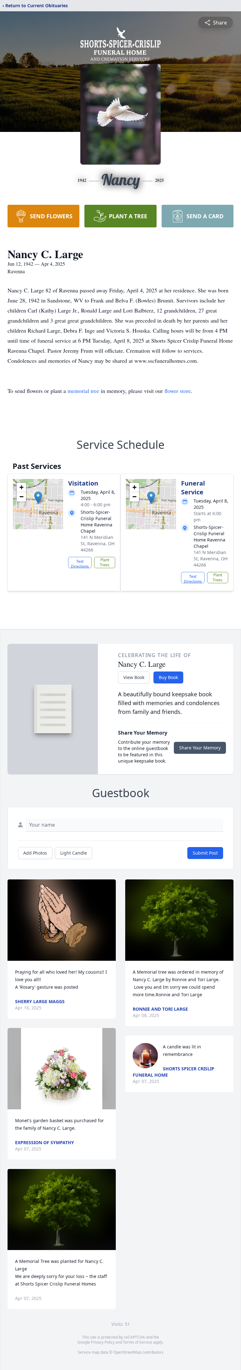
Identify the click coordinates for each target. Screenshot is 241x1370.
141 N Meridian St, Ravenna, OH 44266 (98, 543)
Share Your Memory (200, 748)
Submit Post (205, 853)
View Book (133, 677)
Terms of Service (137, 1342)
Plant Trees (105, 562)
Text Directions (80, 563)
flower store (177, 390)
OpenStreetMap (127, 1352)
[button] (38, 497)
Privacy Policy (103, 1342)
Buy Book (168, 677)
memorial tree (83, 390)
